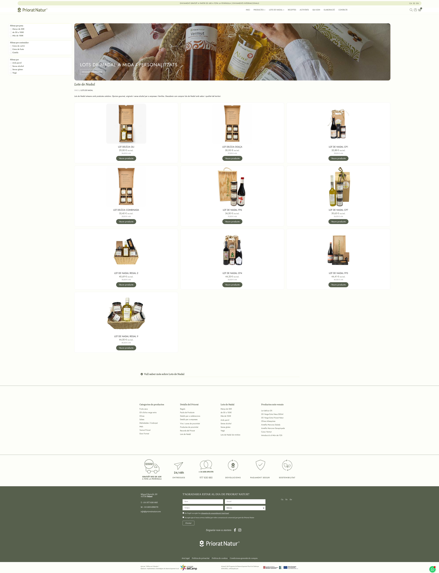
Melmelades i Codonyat (148, 423)
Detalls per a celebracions (190, 416)
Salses (141, 419)
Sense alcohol (226, 423)
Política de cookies (220, 558)
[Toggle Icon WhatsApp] (432, 569)
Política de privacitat (200, 558)
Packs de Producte (187, 412)
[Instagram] (239, 530)
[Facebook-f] (235, 530)
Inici (76, 90)
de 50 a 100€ (226, 412)
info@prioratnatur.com (151, 511)
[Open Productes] (264, 10)
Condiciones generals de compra (243, 558)
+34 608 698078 (150, 507)
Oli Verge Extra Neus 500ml (272, 414)
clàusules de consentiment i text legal (215, 513)
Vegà (223, 430)
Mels (141, 426)
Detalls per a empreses (188, 419)
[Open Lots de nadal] (283, 10)
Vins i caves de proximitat (190, 423)
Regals (182, 409)
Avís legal (186, 558)
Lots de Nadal (185, 434)
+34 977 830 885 (150, 502)
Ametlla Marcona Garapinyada (273, 428)
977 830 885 (206, 477)
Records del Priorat (187, 430)
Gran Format (144, 433)
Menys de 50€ (226, 409)
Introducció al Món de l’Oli (271, 435)
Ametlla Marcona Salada (270, 424)
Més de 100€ (226, 416)
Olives (141, 416)
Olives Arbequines (268, 421)
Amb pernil (225, 420)
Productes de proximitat (189, 427)
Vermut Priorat (144, 430)
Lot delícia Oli (266, 410)
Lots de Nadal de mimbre (230, 434)
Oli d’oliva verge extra (148, 412)
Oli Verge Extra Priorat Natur (272, 417)
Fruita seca (143, 409)
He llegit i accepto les (207, 513)
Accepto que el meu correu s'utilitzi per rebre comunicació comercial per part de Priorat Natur (219, 518)
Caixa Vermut (266, 431)
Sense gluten (225, 427)
